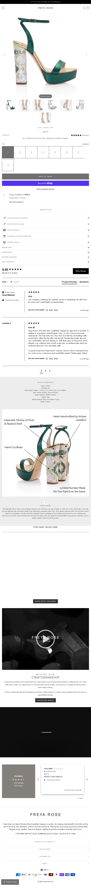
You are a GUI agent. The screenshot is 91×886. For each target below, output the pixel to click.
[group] (14, 269)
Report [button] (51, 310)
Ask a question (8, 262)
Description (6, 247)
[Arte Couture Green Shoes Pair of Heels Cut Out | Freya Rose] (52, 105)
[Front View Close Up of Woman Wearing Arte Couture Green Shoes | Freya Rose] (66, 105)
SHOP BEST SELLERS (45, 601)
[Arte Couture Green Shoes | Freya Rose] (11, 105)
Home (40, 128)
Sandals (46, 128)
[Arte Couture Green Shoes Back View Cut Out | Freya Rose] (80, 105)
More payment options (45, 189)
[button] (80, 135)
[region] (45, 2)
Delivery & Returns (9, 257)
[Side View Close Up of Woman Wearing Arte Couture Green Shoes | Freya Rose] (38, 105)
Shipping (50, 138)
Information (45, 856)
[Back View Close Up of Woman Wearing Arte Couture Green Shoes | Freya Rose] (25, 105)
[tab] (69, 282)
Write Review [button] (80, 271)
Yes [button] (47, 310)
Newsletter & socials (45, 842)
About (45, 864)
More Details (7, 252)
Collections (45, 849)
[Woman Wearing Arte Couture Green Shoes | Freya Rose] (45, 118)
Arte (51, 128)
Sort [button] (4, 282)
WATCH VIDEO (45, 755)
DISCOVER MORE (45, 700)
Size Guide (85, 144)
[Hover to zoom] (45, 55)
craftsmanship (47, 692)
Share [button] (56, 310)
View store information (16, 202)
